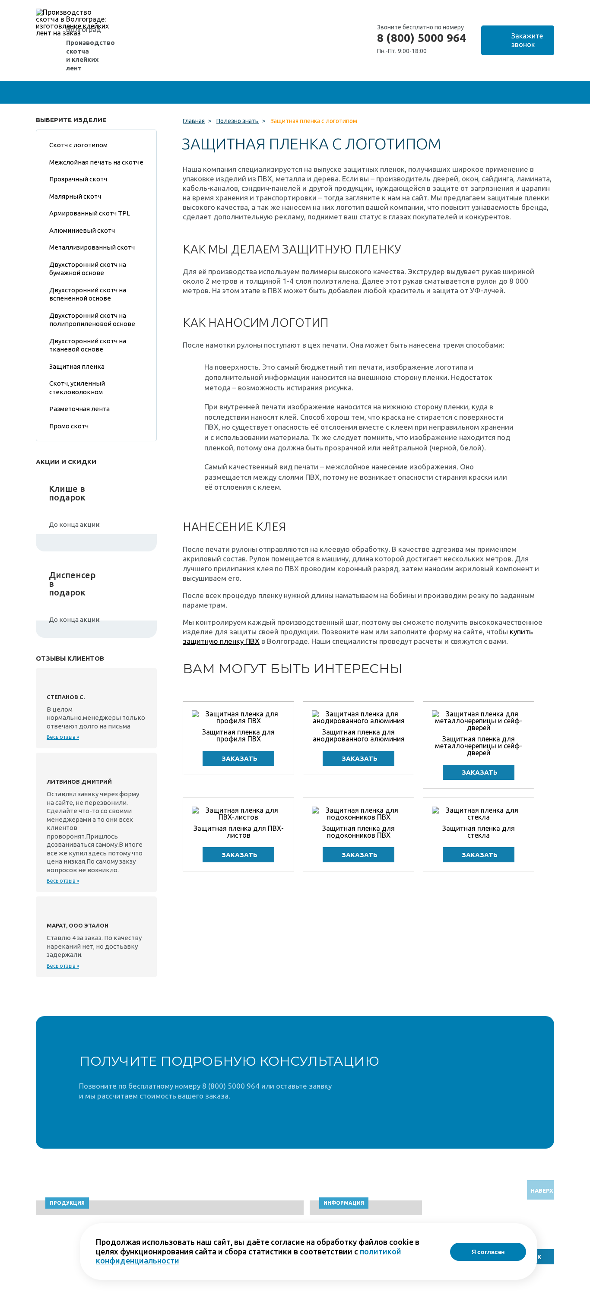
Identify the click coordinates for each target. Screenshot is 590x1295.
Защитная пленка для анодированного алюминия (359, 735)
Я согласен (488, 1251)
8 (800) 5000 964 (421, 38)
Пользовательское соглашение (481, 1291)
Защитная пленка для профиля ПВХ (238, 735)
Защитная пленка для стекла (478, 831)
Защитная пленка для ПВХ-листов (238, 831)
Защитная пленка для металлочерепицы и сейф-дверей (478, 746)
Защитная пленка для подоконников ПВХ (358, 831)
